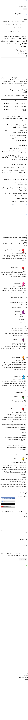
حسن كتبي (17, 50)
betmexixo (15, 339)
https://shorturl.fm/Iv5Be (20, 401)
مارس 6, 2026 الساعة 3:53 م (19, 253)
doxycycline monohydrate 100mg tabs (14, 333)
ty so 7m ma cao (14, 267)
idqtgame (16, 376)
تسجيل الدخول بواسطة (22, 496)
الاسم (25, 533)
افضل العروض (11, 36)
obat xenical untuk (19, 454)
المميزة (6, 36)
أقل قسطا (17, 36)
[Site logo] (22, 2)
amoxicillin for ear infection (17, 307)
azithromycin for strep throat (16, 302)
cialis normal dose (19, 392)
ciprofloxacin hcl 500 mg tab (16, 297)
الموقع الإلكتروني (23, 545)
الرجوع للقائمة (24, 240)
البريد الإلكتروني (23, 539)
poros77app (15, 357)
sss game (15, 283)
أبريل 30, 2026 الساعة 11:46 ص (18, 462)
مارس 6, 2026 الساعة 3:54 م (19, 286)
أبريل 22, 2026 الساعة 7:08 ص (19, 343)
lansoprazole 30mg (18, 304)
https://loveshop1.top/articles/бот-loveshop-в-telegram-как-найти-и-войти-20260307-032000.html (15, 439)
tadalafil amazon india (18, 335)
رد (25, 263)
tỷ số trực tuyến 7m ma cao (11, 250)
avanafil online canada (17, 328)
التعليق (25, 516)
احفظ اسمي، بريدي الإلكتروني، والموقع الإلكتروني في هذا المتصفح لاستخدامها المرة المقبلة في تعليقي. (14, 554)
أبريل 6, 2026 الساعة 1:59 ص (19, 314)
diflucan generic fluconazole (16, 330)
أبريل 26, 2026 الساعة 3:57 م (19, 412)
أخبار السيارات (23, 36)
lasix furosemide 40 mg (17, 300)
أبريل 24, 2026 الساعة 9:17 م (19, 400)
